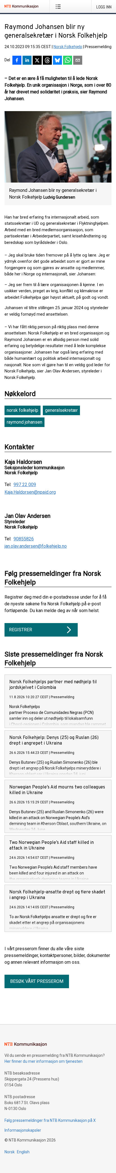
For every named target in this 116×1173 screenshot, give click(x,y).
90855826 (24, 538)
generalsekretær (61, 410)
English (23, 1152)
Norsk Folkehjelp (67, 46)
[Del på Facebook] (16, 61)
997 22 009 (25, 484)
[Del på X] (37, 61)
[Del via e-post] (77, 61)
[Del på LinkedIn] (27, 61)
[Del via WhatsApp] (67, 61)
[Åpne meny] (59, 6)
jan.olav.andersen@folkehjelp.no (36, 546)
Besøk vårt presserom (36, 981)
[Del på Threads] (47, 61)
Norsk (10, 1152)
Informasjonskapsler (23, 1130)
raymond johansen (24, 422)
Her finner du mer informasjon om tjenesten (43, 1061)
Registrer (20, 629)
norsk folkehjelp (22, 410)
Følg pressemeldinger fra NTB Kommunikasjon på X (50, 1120)
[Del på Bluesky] (57, 61)
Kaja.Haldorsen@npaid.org (30, 492)
